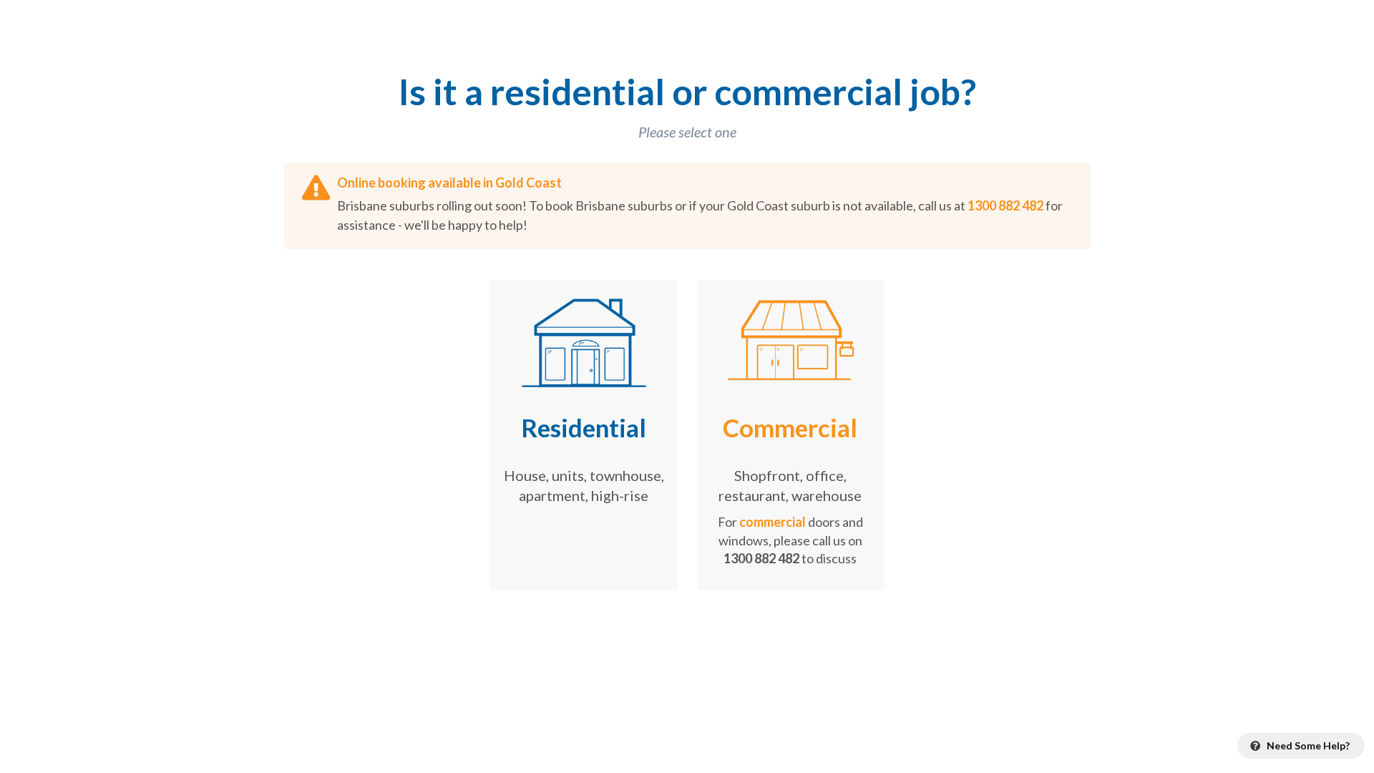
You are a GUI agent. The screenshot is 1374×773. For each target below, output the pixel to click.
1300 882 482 (1005, 205)
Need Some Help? (1307, 745)
